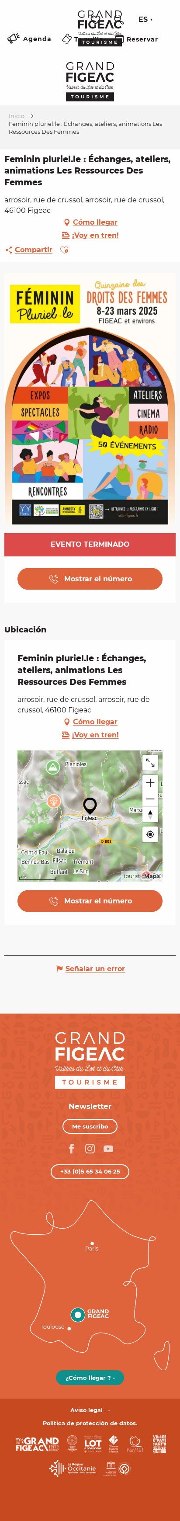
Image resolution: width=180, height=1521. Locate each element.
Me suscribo (90, 1126)
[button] (119, 19)
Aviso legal (86, 1410)
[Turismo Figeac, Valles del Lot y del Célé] (99, 34)
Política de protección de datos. (90, 1423)
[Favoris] (97, 19)
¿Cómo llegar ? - (90, 1377)
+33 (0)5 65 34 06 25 (90, 1171)
